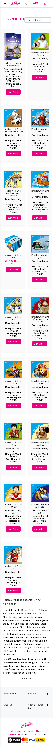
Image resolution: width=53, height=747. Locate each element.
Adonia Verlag (16, 731)
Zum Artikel (13, 92)
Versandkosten (13, 734)
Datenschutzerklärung (33, 731)
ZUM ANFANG (26, 679)
